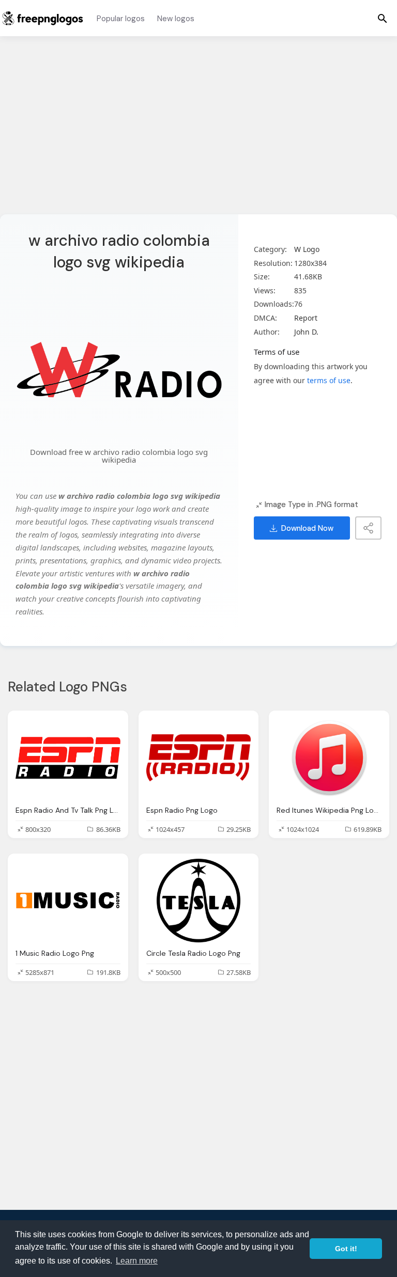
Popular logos (121, 18)
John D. (306, 332)
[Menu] (382, 18)
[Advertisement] (198, 131)
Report (305, 318)
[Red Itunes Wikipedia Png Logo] (329, 757)
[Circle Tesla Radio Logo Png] (198, 900)
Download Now (307, 528)
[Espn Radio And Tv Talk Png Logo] (68, 757)
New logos (175, 18)
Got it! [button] (346, 1248)
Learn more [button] (137, 1260)
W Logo (306, 249)
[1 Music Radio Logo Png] (68, 900)
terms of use (328, 380)
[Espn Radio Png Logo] (198, 757)
